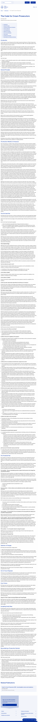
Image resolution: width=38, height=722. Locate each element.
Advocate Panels (24, 716)
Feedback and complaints (5, 715)
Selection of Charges (7, 31)
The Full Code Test (7, 28)
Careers (2, 711)
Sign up (4, 704)
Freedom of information (25, 711)
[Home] (4, 7)
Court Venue (6, 34)
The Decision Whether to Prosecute (9, 27)
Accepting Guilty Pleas (7, 35)
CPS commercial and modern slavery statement (27, 714)
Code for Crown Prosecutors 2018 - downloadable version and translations (17, 687)
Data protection (3, 713)
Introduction (6, 24)
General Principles (7, 25)
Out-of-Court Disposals (7, 32)
